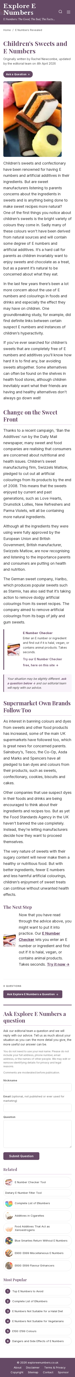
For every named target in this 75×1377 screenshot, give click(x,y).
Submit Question (21, 1156)
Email (33, 1098)
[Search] (60, 12)
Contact (48, 1372)
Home (7, 30)
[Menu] (68, 12)
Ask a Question (16, 74)
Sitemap (33, 1372)
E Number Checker (38, 633)
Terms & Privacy (54, 1367)
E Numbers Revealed (28, 30)
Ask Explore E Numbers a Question (31, 994)
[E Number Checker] (9, 941)
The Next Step (17, 907)
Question (9, 1117)
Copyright (17, 1372)
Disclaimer (33, 1367)
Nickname (10, 1080)
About (17, 1367)
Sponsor (63, 1372)
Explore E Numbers (19, 9)
